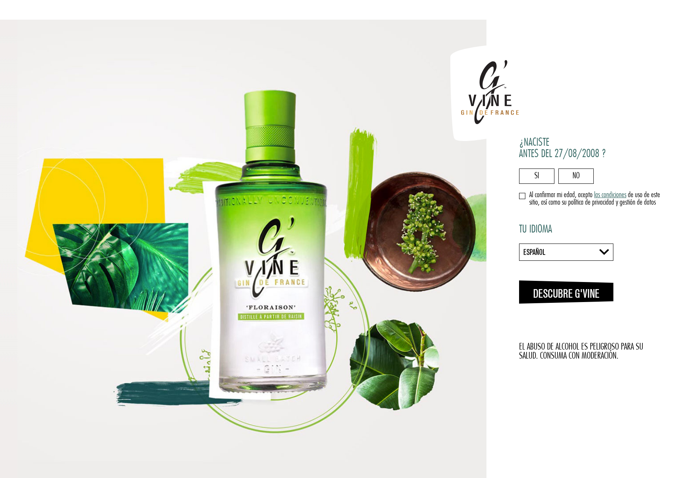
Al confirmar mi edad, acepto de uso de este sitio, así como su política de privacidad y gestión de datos (594, 199)
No (576, 176)
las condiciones (610, 195)
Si (536, 176)
